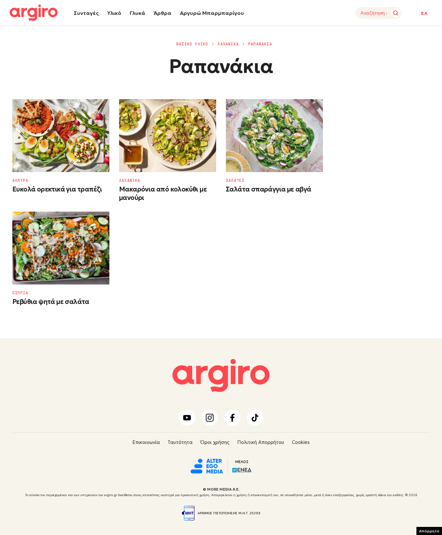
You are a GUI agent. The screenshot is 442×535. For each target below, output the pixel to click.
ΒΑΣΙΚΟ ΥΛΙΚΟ (192, 44)
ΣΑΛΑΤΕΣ (235, 180)
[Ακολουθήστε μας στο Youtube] (187, 418)
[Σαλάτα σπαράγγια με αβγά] (274, 135)
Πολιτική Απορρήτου (260, 442)
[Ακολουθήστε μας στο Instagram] (210, 418)
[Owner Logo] (207, 465)
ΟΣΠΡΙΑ (20, 293)
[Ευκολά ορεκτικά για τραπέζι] (60, 135)
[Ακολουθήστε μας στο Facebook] (232, 418)
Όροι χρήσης (214, 442)
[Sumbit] (395, 12)
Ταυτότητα (180, 442)
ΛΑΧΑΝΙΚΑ (228, 44)
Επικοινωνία (146, 442)
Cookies (301, 442)
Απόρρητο (429, 531)
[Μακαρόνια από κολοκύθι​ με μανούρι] (167, 135)
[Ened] (241, 469)
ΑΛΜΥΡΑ (20, 180)
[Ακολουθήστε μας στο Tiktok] (255, 418)
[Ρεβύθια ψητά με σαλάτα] (60, 248)
